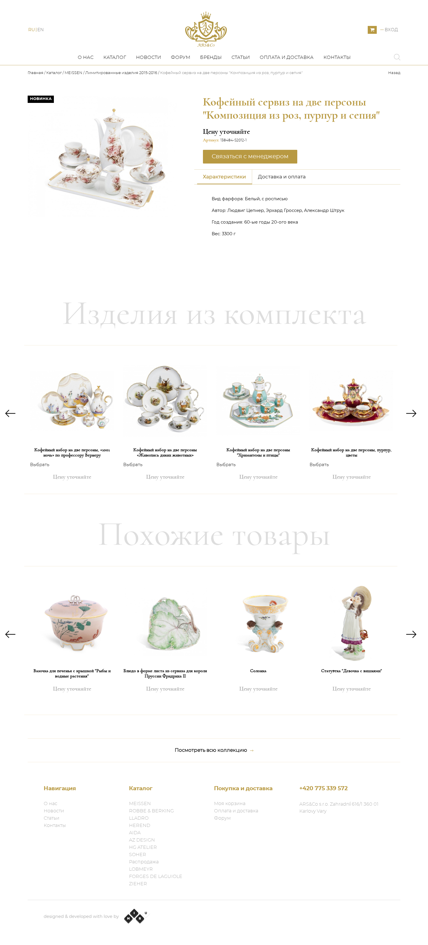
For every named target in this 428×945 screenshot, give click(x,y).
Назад (394, 73)
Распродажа (144, 862)
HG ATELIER (143, 847)
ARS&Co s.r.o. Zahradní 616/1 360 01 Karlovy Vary (339, 808)
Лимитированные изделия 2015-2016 (121, 73)
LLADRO (138, 818)
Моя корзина (229, 803)
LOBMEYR (141, 869)
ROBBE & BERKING (151, 811)
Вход (391, 30)
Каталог (114, 57)
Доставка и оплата (282, 176)
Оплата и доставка (287, 57)
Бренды (211, 57)
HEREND (139, 825)
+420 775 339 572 (323, 788)
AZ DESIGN (142, 840)
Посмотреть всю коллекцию (211, 750)
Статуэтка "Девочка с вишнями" (351, 670)
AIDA (135, 832)
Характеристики (224, 176)
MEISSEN (73, 73)
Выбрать (39, 465)
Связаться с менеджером (138, 225)
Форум (180, 57)
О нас (85, 57)
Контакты (337, 57)
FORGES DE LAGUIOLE (155, 876)
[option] (72, 419)
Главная (36, 73)
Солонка (258, 670)
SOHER (137, 854)
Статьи (240, 57)
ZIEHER (138, 883)
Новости (148, 57)
